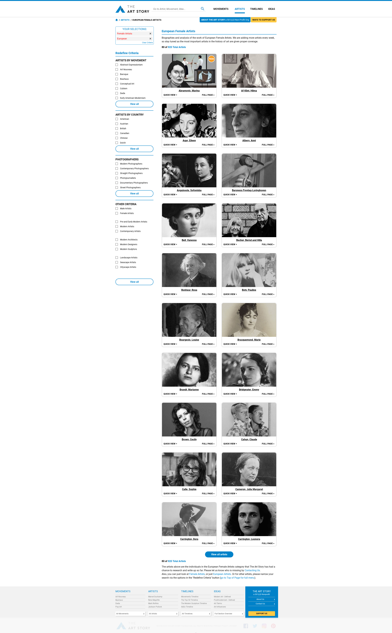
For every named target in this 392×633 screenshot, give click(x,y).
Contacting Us (252, 570)
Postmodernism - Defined (224, 600)
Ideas (271, 9)
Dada (117, 603)
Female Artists (197, 574)
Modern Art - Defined (222, 597)
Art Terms (218, 603)
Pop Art (118, 607)
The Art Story (132, 9)
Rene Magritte (154, 600)
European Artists (222, 574)
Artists (240, 9)
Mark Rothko (153, 603)
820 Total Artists (177, 47)
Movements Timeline (189, 597)
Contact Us (260, 604)
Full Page (208, 95)
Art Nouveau (120, 597)
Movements (220, 9)
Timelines (256, 9)
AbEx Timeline (187, 607)
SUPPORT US (261, 613)
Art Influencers (220, 607)
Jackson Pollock (155, 607)
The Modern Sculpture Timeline (194, 603)
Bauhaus (119, 600)
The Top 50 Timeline (189, 600)
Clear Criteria (147, 43)
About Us (260, 599)
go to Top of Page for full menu (237, 577)
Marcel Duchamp (155, 597)
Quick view (170, 95)
